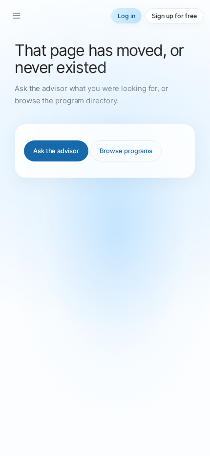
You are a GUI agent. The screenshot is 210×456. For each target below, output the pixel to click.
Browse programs (126, 151)
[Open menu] (16, 15)
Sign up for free (174, 16)
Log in (126, 16)
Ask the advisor (56, 151)
